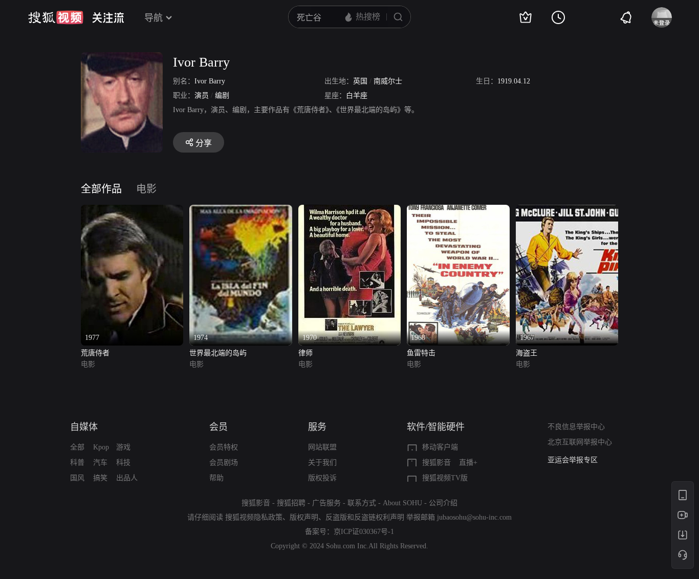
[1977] (132, 210)
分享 (203, 143)
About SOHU (402, 503)
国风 (77, 478)
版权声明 (304, 517)
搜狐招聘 (291, 503)
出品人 (127, 478)
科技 (123, 462)
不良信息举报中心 (576, 427)
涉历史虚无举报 (573, 462)
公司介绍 (443, 503)
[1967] (567, 210)
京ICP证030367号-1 (364, 531)
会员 (218, 427)
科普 (77, 462)
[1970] (349, 210)
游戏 (123, 447)
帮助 (216, 478)
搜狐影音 (436, 462)
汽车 (100, 462)
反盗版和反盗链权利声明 (364, 517)
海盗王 (526, 353)
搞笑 (100, 478)
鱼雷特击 (421, 353)
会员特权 (223, 447)
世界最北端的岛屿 (218, 353)
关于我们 (322, 462)
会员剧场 (223, 462)
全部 (77, 447)
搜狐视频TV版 (445, 478)
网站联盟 (322, 447)
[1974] (240, 210)
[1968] (458, 210)
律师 (305, 353)
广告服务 (326, 503)
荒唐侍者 (95, 353)
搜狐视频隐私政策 (253, 517)
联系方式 (361, 503)
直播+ (468, 462)
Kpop (101, 447)
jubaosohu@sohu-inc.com (474, 517)
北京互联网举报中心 (580, 442)
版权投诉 (322, 478)
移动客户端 (440, 447)
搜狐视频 (55, 17)
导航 (153, 18)
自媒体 (84, 427)
